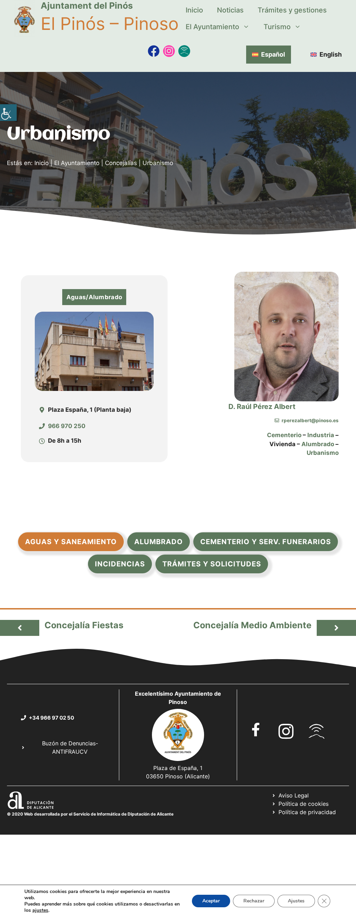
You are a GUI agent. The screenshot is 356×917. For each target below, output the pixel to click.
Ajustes (296, 901)
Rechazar (253, 901)
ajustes (40, 910)
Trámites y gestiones (292, 10)
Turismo (277, 27)
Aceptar (211, 901)
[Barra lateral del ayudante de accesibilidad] (8, 112)
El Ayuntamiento (212, 27)
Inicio (194, 10)
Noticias (230, 10)
